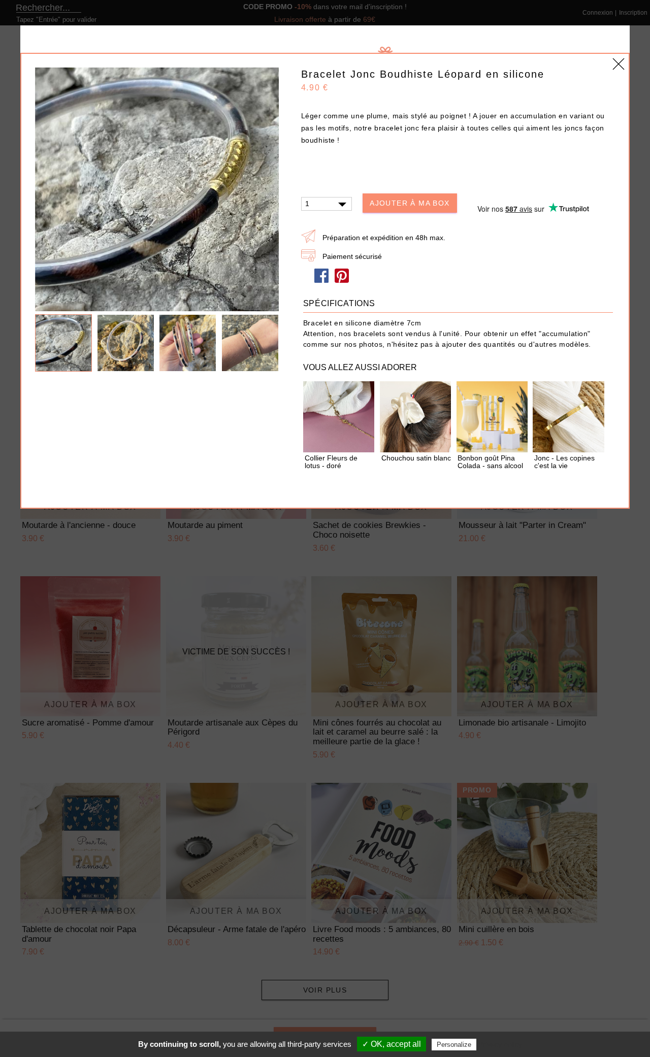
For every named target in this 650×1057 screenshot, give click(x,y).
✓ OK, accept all (391, 1044)
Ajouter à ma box (409, 203)
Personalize (454, 1044)
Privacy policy (500, 1044)
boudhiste (319, 140)
